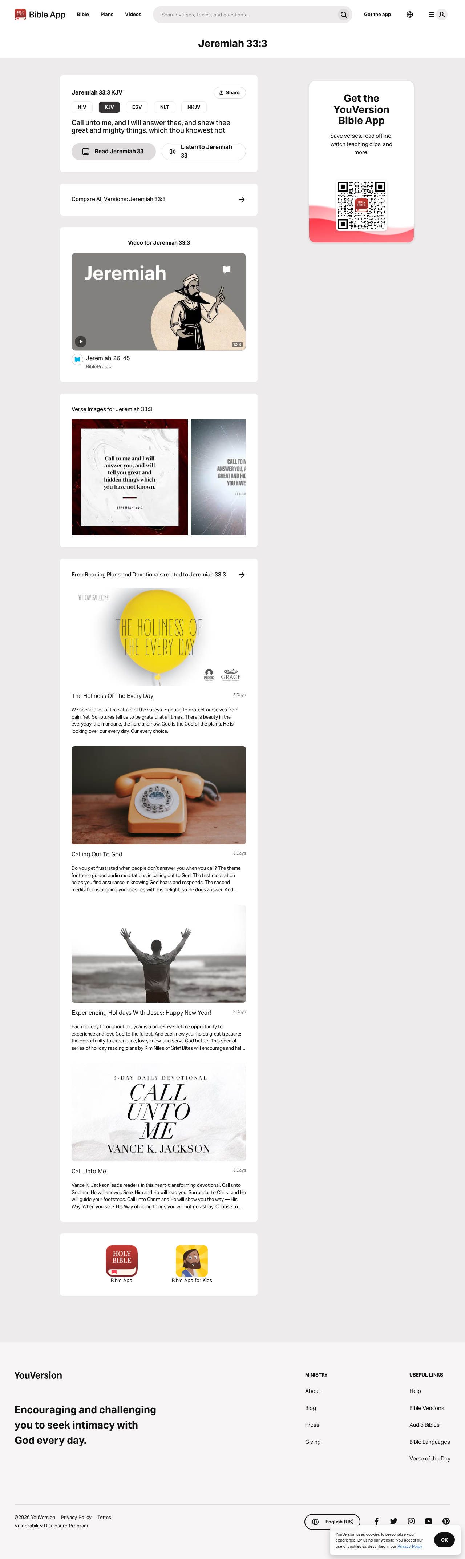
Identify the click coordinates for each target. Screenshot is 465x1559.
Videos (133, 14)
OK (444, 1540)
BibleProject (99, 366)
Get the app (377, 14)
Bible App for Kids (192, 1280)
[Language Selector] (410, 14)
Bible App (121, 1280)
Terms (104, 1517)
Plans (107, 14)
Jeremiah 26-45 (115, 358)
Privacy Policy (76, 1517)
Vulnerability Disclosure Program (51, 1525)
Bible (83, 14)
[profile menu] (436, 14)
